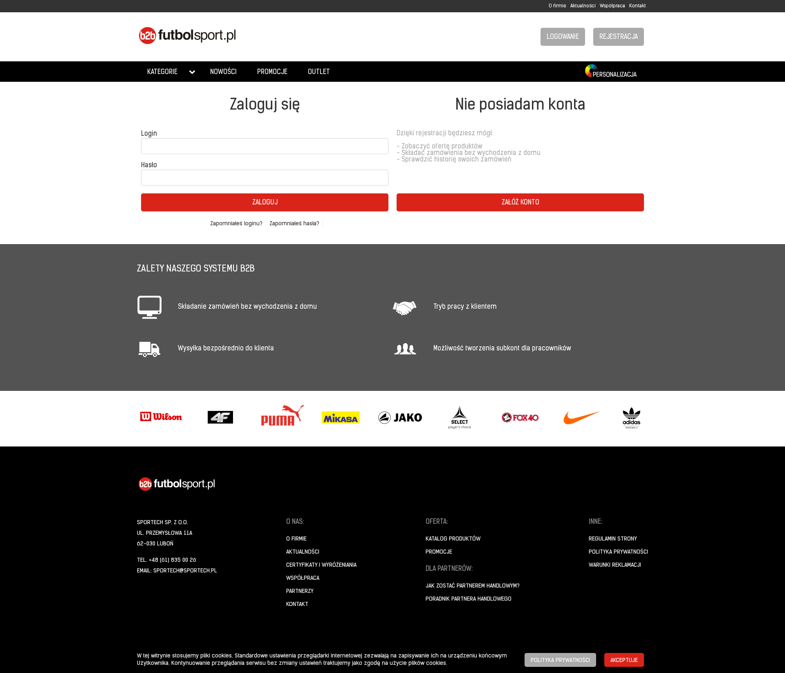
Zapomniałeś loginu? (236, 224)
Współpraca (612, 6)
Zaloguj (265, 203)
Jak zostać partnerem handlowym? (473, 586)
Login (149, 134)
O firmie (557, 6)
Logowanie (563, 37)
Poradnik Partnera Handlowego (468, 599)
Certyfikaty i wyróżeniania (321, 565)
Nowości (223, 72)
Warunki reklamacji (615, 565)
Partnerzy (300, 591)
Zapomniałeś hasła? (294, 224)
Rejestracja (618, 37)
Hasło (149, 165)
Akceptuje (624, 660)
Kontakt (637, 6)
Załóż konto (520, 203)
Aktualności (583, 6)
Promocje (272, 72)
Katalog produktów (453, 539)
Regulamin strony (613, 539)
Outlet (319, 72)
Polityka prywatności (618, 552)
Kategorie (162, 72)
